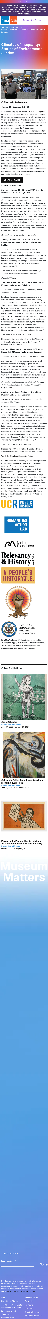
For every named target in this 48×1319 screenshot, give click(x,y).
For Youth (28, 1301)
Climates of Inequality (36, 111)
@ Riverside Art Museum (14, 102)
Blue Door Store (7, 1318)
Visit (3, 1298)
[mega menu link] (44, 20)
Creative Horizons (32, 1312)
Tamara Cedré (14, 300)
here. (27, 13)
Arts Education (31, 1298)
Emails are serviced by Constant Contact (21, 1291)
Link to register (31, 235)
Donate (26, 20)
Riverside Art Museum (10, 1301)
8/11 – (24, 2)
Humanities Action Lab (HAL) (18, 463)
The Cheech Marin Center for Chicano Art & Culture (12, 1306)
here (14, 278)
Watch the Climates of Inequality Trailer (17, 456)
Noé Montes (26, 300)
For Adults (29, 1305)
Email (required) (8, 1261)
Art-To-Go (29, 1308)
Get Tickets (36, 20)
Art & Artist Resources (33, 1316)
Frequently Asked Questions (8, 1312)
